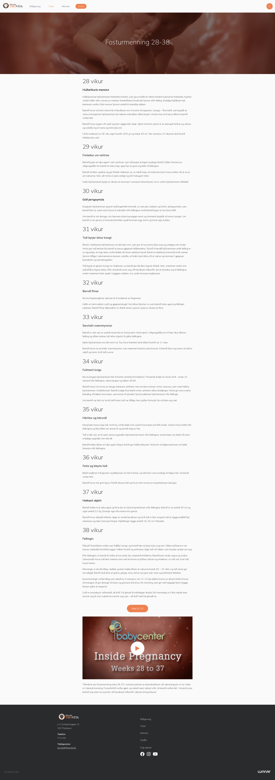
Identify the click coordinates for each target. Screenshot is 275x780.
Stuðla (81, 6)
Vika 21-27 (137, 608)
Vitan (51, 6)
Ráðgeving (35, 6)
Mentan (66, 6)
